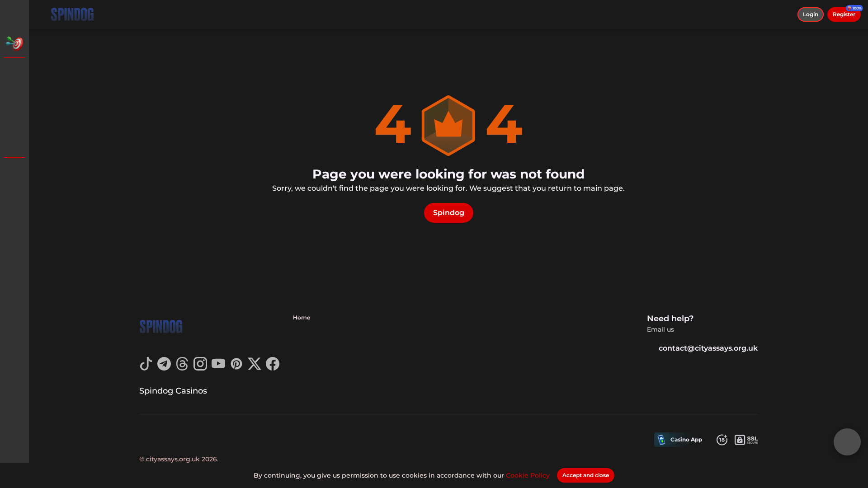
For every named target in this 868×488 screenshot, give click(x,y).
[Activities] (14, 43)
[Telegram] (164, 368)
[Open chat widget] (847, 441)
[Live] (14, 96)
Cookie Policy (528, 475)
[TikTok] (146, 368)
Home (301, 317)
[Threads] (182, 368)
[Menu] (41, 14)
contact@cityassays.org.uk (708, 348)
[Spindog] (14, 72)
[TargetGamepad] (14, 143)
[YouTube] (218, 368)
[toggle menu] (14, 14)
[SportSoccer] (14, 119)
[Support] (14, 172)
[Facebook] (272, 368)
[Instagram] (200, 368)
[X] (254, 368)
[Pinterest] (236, 368)
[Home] (72, 14)
